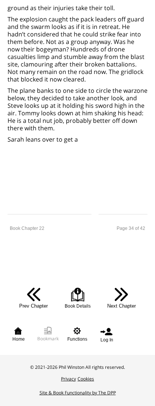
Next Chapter (121, 306)
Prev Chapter (33, 306)
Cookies (86, 379)
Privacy (68, 379)
